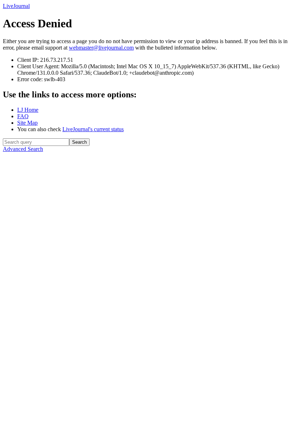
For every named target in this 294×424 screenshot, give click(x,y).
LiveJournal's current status (93, 129)
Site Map (27, 123)
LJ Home (27, 110)
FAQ (23, 116)
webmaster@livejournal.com (101, 48)
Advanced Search (23, 149)
